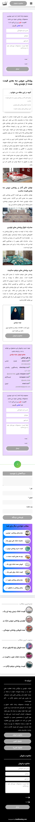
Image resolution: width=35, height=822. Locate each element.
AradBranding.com (21, 819)
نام (31, 489)
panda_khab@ (25, 380)
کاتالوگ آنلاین (17, 741)
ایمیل (30, 498)
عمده (26, 59)
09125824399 (25, 364)
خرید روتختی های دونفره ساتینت (22, 109)
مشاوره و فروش (18, 3)
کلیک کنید (27, 371)
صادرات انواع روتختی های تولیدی (22, 105)
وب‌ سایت (29, 507)
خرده (26, 64)
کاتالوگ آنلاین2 (17, 748)
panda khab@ (11, 374)
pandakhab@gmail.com (23, 387)
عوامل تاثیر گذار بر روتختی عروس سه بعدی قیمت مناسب (18, 99)
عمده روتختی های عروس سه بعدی (16, 152)
